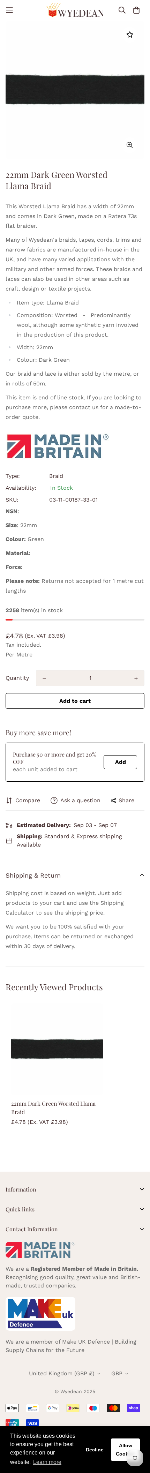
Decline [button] (95, 1449)
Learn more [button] (47, 1462)
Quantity (17, 678)
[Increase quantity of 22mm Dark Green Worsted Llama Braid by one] (136, 678)
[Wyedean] (75, 10)
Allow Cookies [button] (125, 1450)
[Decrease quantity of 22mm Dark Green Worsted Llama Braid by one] (44, 678)
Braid (56, 476)
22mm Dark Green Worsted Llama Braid (53, 1107)
